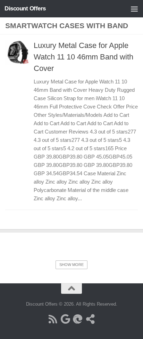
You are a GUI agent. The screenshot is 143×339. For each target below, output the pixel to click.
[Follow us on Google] (65, 319)
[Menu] (134, 8)
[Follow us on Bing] (78, 319)
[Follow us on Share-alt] (90, 319)
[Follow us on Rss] (53, 319)
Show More (71, 265)
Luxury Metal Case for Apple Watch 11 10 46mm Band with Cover (83, 57)
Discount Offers (25, 8)
